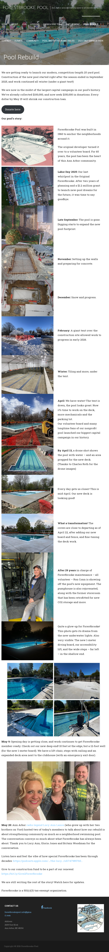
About (14, 24)
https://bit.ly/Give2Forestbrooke (21, 873)
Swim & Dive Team (52, 24)
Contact (6, 41)
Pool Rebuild (90, 24)
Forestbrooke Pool (26, 8)
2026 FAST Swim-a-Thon (90, 41)
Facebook (47, 908)
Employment (73, 24)
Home (5, 24)
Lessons (34, 24)
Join (24, 24)
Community (32, 41)
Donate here (12, 109)
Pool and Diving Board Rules (58, 41)
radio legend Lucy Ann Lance (45, 825)
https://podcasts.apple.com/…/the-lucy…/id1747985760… (48, 860)
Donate (18, 41)
